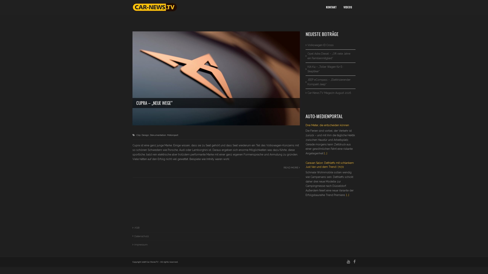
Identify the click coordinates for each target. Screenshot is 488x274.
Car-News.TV (152, 262)
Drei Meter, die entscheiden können (327, 125)
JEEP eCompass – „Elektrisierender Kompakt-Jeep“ (329, 82)
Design (145, 135)
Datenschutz (141, 236)
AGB (137, 227)
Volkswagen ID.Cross (320, 45)
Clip (138, 135)
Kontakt (331, 7)
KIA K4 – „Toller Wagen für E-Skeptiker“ (325, 69)
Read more (291, 167)
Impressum (141, 244)
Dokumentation (158, 135)
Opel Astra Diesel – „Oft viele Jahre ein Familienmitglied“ (328, 56)
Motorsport (172, 135)
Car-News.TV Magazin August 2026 (329, 92)
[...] (325, 153)
